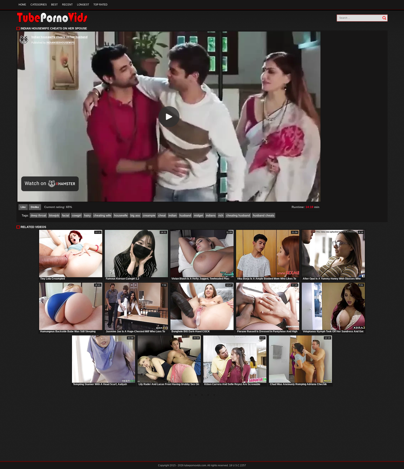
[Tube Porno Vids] (54, 17)
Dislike (35, 207)
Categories (39, 4)
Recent (67, 4)
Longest (83, 4)
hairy (87, 215)
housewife (121, 215)
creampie (149, 215)
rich (220, 215)
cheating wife (102, 215)
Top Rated (100, 4)
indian (173, 215)
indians (210, 215)
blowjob (54, 215)
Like (23, 207)
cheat (162, 215)
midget (198, 215)
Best (54, 4)
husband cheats (263, 215)
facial (65, 215)
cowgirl (76, 215)
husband (185, 215)
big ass (135, 215)
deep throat (38, 215)
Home (22, 4)
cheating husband (238, 215)
